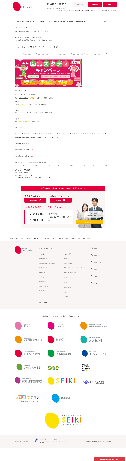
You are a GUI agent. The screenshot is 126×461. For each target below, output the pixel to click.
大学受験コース (42, 281)
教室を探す (95, 248)
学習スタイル (67, 258)
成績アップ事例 (43, 302)
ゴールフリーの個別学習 (45, 248)
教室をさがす (89, 222)
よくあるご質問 (96, 276)
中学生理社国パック (43, 272)
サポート (66, 283)
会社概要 (17, 441)
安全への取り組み (68, 287)
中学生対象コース (43, 267)
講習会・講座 (42, 290)
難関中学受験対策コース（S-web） (47, 263)
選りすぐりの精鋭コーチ (70, 263)
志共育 (65, 277)
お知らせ (94, 283)
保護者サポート (67, 292)
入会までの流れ (104, 10)
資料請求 (110, 4)
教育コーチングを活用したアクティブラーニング (75, 267)
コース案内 (42, 254)
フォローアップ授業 (43, 286)
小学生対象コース (43, 258)
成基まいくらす (80, 4)
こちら (20, 127)
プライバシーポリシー (25, 441)
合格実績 (113, 10)
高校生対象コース (43, 277)
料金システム (94, 10)
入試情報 (66, 296)
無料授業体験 (95, 4)
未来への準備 (67, 254)
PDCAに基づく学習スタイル (70, 272)
